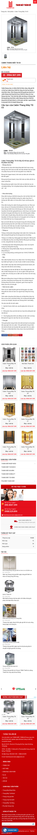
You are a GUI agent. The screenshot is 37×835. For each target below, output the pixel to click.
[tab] (7, 84)
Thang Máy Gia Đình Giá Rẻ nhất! (11, 642)
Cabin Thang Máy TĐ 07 (9, 717)
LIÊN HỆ (5, 781)
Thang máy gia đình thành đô (10, 666)
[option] (6, 57)
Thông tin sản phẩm (7, 84)
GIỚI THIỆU (6, 768)
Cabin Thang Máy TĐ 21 (27, 420)
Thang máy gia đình (7, 470)
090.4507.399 (11, 505)
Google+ (16, 335)
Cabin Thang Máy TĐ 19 (27, 448)
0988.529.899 (11, 511)
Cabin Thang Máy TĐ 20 (27, 392)
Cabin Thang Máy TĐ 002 (9, 392)
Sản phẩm (11, 11)
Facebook (4, 335)
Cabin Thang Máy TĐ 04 (9, 364)
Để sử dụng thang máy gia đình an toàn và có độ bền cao (17, 570)
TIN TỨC (5, 778)
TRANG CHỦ (6, 765)
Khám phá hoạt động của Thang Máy (12, 618)
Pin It (20, 335)
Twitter (10, 335)
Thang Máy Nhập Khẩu (8, 463)
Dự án (4, 775)
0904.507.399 (14, 75)
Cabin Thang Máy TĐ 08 (27, 717)
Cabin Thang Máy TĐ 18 (9, 420)
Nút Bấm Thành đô (28, 363)
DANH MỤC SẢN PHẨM (9, 771)
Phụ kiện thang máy (8, 481)
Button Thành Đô (7, 594)
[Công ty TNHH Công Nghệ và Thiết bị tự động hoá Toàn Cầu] (18, 4)
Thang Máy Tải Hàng (8, 477)
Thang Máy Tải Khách (8, 467)
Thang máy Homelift (8, 474)
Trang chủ (4, 11)
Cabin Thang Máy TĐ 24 (9, 448)
